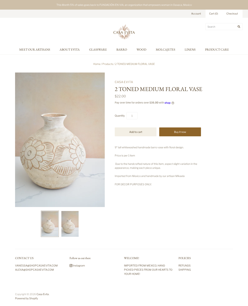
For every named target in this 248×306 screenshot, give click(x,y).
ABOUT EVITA (70, 49)
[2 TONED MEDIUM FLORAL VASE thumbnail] (50, 224)
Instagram (78, 265)
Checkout (232, 13)
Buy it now (180, 131)
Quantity (120, 115)
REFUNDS (184, 265)
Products (107, 63)
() (213, 13)
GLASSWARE (98, 49)
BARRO (121, 49)
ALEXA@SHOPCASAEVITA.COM (34, 269)
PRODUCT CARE (217, 49)
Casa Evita (124, 82)
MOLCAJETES (165, 49)
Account (196, 13)
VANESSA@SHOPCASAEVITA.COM (36, 265)
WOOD (141, 49)
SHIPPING (184, 269)
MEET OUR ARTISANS (34, 49)
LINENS (190, 49)
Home (96, 63)
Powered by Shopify (26, 298)
